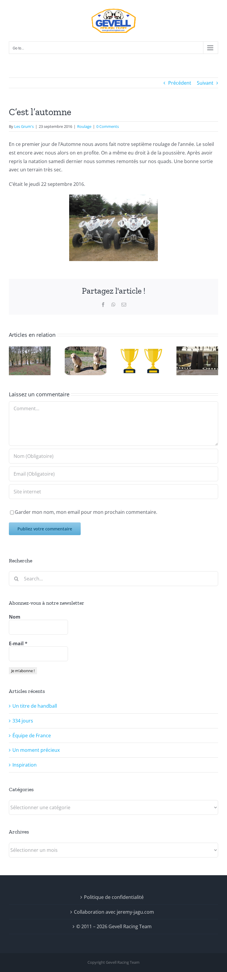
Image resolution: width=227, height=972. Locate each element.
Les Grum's (24, 126)
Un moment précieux (36, 750)
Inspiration (24, 765)
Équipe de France (31, 735)
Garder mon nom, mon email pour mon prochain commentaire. (86, 512)
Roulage (84, 126)
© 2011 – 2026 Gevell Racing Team (114, 926)
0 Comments (107, 126)
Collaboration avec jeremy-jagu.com (114, 912)
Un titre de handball (34, 706)
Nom (14, 617)
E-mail (18, 643)
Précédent (179, 83)
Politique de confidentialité (114, 897)
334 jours (22, 720)
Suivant (205, 83)
